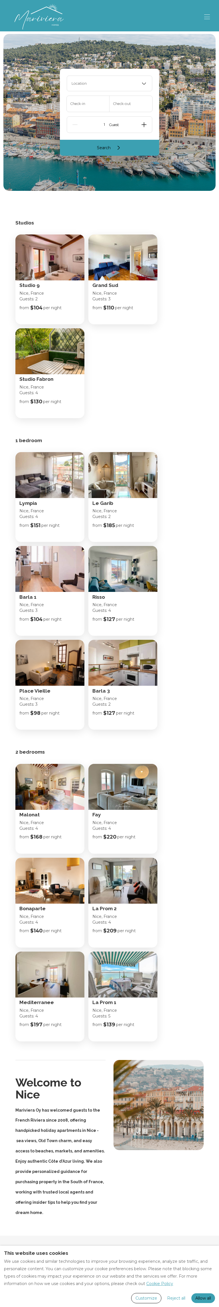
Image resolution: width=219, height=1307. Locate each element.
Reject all (176, 1298)
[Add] (144, 124)
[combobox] (109, 83)
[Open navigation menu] (207, 17)
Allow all (203, 1298)
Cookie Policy (159, 1283)
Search (104, 147)
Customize (146, 1298)
